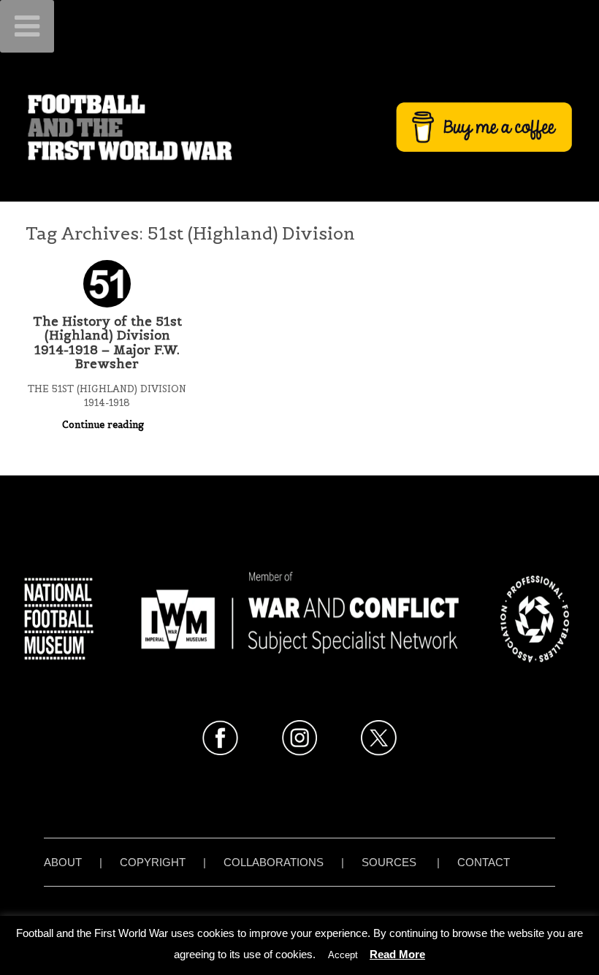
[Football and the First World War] (299, 126)
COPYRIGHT (153, 862)
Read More (397, 954)
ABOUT (63, 862)
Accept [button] (343, 954)
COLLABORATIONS (274, 862)
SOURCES (389, 862)
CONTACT (483, 862)
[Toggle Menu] (27, 26)
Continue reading (104, 424)
